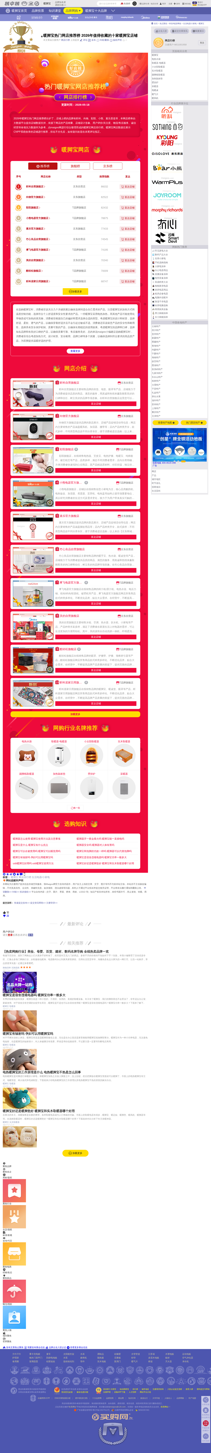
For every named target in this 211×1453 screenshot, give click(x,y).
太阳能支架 (68, 1354)
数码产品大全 (161, 254)
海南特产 (156, 357)
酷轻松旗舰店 (33, 270)
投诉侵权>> (25, 892)
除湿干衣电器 (161, 301)
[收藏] (17, 874)
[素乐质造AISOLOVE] (167, 154)
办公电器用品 (161, 270)
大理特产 (156, 385)
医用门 (117, 1361)
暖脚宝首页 (19, 10)
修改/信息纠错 (82, 1392)
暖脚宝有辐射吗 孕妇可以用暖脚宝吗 (33, 857)
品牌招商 (110, 1398)
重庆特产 (156, 412)
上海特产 (156, 408)
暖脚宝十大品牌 (96, 10)
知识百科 (132, 1398)
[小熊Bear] (167, 168)
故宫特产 (156, 361)
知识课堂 (55, 10)
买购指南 (15, 967)
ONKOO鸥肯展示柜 (63, 1398)
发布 (178, 4)
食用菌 (15, 1361)
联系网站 (165, 1407)
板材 (167, 1357)
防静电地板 (51, 1357)
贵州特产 (156, 334)
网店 (154, 471)
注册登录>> (51, 903)
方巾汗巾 (16, 1354)
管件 (82, 1361)
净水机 (185, 1361)
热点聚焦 (163, 23)
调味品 (100, 1354)
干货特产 (156, 388)
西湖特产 (156, 365)
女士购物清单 (161, 317)
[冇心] (167, 224)
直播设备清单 (161, 274)
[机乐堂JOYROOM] (167, 196)
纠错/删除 (104, 40)
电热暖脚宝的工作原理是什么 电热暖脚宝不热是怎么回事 (42, 1072)
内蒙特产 (156, 349)
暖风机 (155, 98)
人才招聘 (132, 1392)
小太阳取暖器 (158, 67)
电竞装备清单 (161, 278)
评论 (84, 40)
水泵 (65, 1357)
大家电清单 (160, 266)
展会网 (121, 1398)
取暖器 (12, 1006)
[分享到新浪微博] (11, 874)
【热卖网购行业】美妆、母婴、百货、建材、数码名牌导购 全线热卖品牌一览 (56, 951)
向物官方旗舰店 (34, 197)
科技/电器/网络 (175, 23)
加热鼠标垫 (157, 78)
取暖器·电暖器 (159, 63)
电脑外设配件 (161, 297)
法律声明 (107, 1392)
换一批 (77, 808)
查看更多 (75, 351)
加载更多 (77, 291)
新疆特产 (156, 338)
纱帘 (133, 1357)
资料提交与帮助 (203, 1389)
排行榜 (135, 1389)
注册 (170, 4)
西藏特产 (156, 342)
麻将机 (83, 1357)
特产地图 (192, 1398)
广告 (155, 465)
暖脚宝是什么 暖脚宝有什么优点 (30, 845)
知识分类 (154, 4)
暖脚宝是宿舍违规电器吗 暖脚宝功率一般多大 (102, 857)
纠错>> (15, 892)
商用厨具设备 (161, 309)
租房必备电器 (161, 293)
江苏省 (151, 1354)
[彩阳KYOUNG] (167, 140)
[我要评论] (21, 874)
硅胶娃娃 (50, 1361)
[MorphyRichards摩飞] (167, 210)
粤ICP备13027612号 (101, 1410)
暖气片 (155, 94)
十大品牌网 (96, 1398)
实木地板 (101, 1361)
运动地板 (186, 1354)
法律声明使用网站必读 (124, 1410)
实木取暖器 (14, 1122)
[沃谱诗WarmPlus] (167, 182)
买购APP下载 (119, 1392)
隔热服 (100, 1357)
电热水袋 (156, 59)
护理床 (15, 1357)
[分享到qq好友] (14, 874)
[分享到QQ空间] (7, 874)
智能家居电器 (161, 286)
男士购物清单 (161, 313)
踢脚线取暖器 (158, 74)
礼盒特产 (156, 392)
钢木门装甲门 (35, 1357)
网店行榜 (65, 40)
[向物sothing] (167, 126)
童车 (48, 1354)
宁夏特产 (156, 353)
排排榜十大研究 (109, 1389)
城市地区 (156, 479)
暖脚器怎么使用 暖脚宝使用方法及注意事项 (36, 838)
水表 (82, 1354)
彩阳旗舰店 (32, 207)
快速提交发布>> (22, 903)
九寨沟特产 (157, 373)
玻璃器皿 (33, 1361)
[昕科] (167, 112)
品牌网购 (72, 10)
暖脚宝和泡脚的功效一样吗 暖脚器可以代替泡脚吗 (104, 851)
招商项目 (156, 487)
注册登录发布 (158, 1389)
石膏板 (117, 1357)
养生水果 (156, 396)
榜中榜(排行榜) (81, 1398)
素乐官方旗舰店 (34, 228)
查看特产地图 (165, 422)
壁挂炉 (155, 82)
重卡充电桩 (34, 1354)
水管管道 (135, 1354)
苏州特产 (156, 404)
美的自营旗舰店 (34, 260)
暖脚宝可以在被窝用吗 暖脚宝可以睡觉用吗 (36, 851)
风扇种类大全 (161, 282)
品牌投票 (38, 10)
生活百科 (156, 491)
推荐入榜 (189, 1389)
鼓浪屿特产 (157, 369)
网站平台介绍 (145, 1392)
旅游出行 (144, 1398)
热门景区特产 (193, 422)
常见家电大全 (161, 250)
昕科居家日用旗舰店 (37, 281)
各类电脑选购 (161, 305)
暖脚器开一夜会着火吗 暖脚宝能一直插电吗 (100, 838)
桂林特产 (156, 381)
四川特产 (156, 330)
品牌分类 (145, 4)
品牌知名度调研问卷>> (60, 3)
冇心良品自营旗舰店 (37, 239)
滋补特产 (156, 400)
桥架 (150, 1361)
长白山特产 (157, 377)
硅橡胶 (117, 1354)
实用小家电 (160, 258)
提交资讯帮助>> (38, 903)
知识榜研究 (124, 1389)
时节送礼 (156, 483)
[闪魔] (167, 238)
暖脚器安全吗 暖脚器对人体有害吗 (95, 845)
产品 (154, 475)
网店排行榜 (25, 877)
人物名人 (168, 1398)
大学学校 (156, 1398)
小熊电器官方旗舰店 (37, 218)
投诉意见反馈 (67, 1392)
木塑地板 (169, 1354)
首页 (156, 23)
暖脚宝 (14, 877)
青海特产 (156, 346)
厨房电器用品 (161, 289)
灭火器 (168, 1361)
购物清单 (7, 967)
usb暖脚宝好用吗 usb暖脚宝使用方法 (33, 863)
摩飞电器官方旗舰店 (37, 249)
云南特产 (156, 326)
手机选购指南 (161, 262)
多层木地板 (153, 1357)
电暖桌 (155, 90)
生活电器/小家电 (41, 877)
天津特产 (156, 416)
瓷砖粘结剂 (68, 1361)
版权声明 (117, 40)
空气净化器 (187, 1357)
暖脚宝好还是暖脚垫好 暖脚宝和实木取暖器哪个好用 (105, 863)
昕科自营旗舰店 (34, 186)
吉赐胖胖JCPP (44, 1398)
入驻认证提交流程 (174, 1389)
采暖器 (155, 86)
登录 (164, 4)
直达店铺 (96, 403)
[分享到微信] (4, 874)
